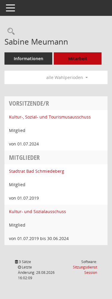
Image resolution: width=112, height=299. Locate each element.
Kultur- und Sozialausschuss (37, 211)
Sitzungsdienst (85, 270)
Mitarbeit (77, 58)
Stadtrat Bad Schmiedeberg (36, 171)
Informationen (28, 58)
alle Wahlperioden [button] (65, 77)
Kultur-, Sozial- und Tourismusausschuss (50, 117)
